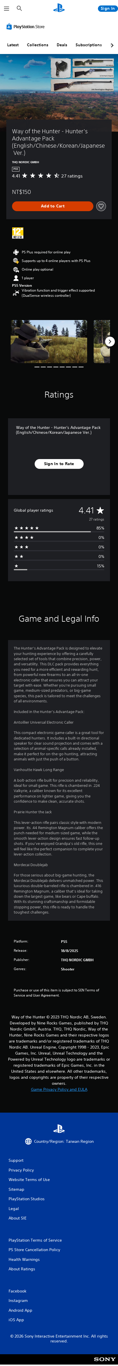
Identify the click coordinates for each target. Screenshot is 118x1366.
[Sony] (105, 1363)
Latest (13, 44)
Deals (62, 44)
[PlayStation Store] (27, 26)
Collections (37, 44)
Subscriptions (89, 44)
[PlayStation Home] (59, 8)
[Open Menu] (6, 8)
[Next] (110, 341)
